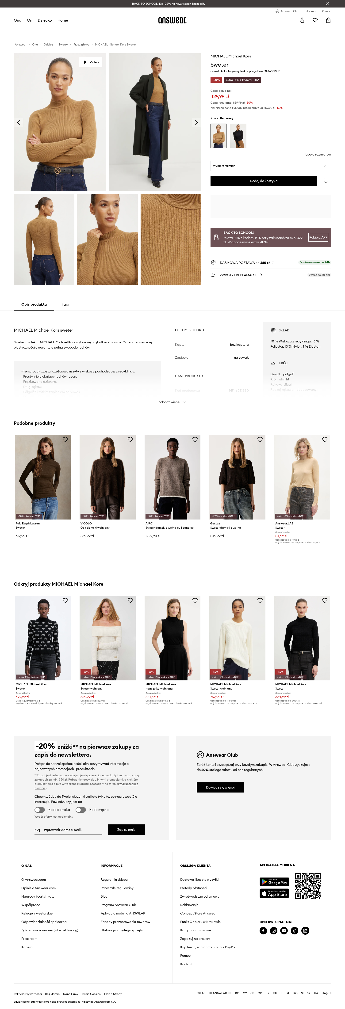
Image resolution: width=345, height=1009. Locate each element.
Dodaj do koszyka (264, 181)
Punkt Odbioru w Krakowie (200, 922)
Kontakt (186, 964)
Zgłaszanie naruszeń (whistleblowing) (49, 930)
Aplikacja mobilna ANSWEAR (123, 913)
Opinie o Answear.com (38, 888)
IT (282, 993)
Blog (104, 896)
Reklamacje (189, 905)
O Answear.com (33, 879)
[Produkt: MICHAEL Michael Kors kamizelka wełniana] (172, 638)
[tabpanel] (172, 359)
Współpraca (30, 905)
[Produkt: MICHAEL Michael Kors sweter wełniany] (107, 638)
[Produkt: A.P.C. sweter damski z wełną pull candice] (172, 477)
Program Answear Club (118, 905)
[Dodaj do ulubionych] (326, 181)
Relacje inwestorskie (37, 913)
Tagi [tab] (65, 304)
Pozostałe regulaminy (117, 888)
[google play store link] (274, 881)
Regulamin (52, 994)
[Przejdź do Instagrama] (273, 931)
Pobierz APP (318, 237)
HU (275, 993)
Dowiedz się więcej (220, 787)
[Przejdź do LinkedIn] (305, 930)
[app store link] (274, 892)
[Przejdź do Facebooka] (263, 931)
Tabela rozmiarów (317, 154)
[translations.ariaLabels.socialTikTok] (295, 930)
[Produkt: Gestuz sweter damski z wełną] (237, 477)
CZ (252, 993)
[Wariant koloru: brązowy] (219, 136)
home (63, 20)
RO (295, 993)
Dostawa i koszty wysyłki (199, 879)
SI (302, 993)
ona (17, 20)
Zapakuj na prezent (195, 939)
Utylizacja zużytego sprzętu (122, 930)
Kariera (27, 947)
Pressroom (29, 939)
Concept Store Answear (198, 913)
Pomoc (185, 955)
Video (94, 62)
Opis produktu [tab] (34, 304)
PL (288, 993)
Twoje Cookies (91, 994)
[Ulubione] (315, 20)
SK (308, 993)
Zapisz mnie (126, 829)
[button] (271, 166)
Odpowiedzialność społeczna (44, 922)
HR (267, 993)
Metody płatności (193, 888)
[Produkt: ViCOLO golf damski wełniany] (107, 477)
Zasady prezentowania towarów (125, 922)
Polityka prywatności (28, 994)
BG (237, 993)
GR (260, 993)
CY (245, 993)
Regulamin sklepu (114, 879)
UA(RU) (326, 993)
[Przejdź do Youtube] (284, 931)
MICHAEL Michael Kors (231, 56)
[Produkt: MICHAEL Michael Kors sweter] (43, 638)
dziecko (45, 20)
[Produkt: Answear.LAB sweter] (302, 477)
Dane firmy (70, 994)
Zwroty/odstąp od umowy (199, 896)
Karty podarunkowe (195, 930)
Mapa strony (113, 994)
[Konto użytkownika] (302, 20)
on (29, 20)
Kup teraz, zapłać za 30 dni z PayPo (207, 947)
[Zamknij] (327, 4)
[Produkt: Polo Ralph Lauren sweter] (43, 477)
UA (316, 993)
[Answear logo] (172, 20)
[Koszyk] (328, 20)
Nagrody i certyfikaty (37, 896)
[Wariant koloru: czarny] (238, 136)
